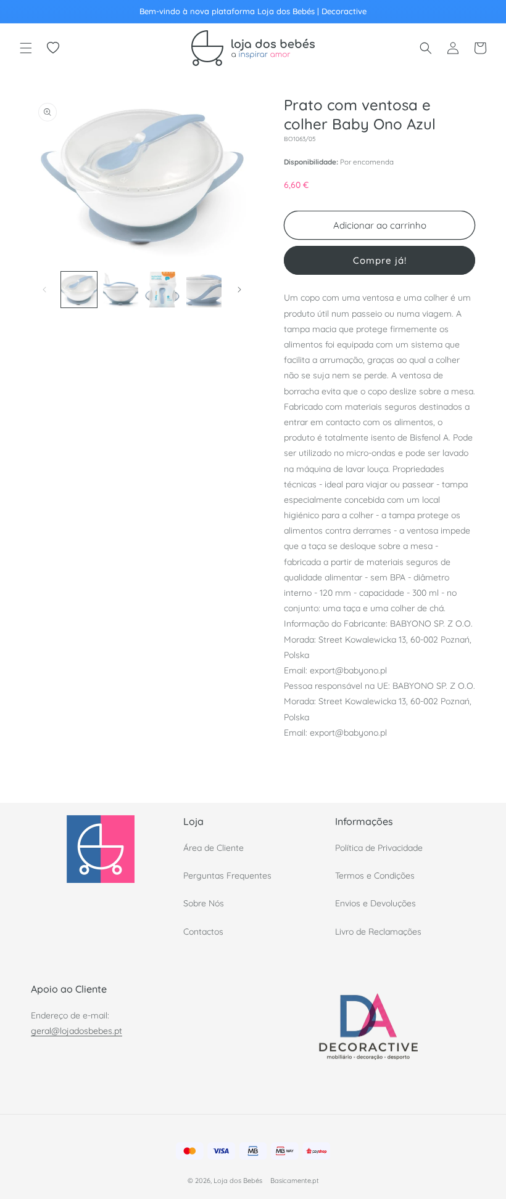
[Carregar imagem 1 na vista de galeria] (79, 289)
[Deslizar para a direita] (239, 289)
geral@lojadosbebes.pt (76, 1030)
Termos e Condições (375, 875)
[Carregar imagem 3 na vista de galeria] (162, 289)
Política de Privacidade (379, 847)
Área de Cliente (213, 847)
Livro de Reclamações (378, 931)
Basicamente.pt (294, 1180)
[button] (25, 48)
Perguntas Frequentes (227, 875)
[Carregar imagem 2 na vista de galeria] (121, 289)
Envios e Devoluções (375, 903)
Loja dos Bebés (238, 1180)
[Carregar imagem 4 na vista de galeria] (204, 289)
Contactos (203, 931)
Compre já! (380, 260)
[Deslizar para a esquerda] (44, 289)
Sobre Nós (203, 903)
